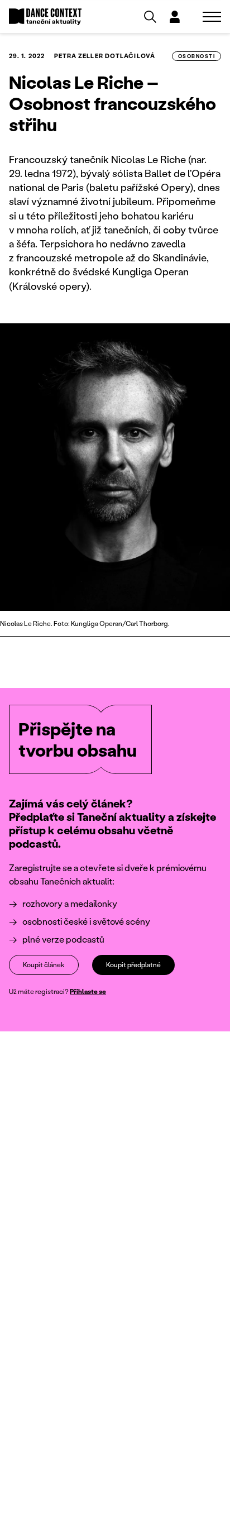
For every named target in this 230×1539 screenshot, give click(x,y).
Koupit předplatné (133, 964)
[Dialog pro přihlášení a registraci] (175, 17)
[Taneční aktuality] (45, 17)
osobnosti (196, 56)
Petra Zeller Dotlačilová (104, 56)
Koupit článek (44, 964)
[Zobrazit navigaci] (212, 17)
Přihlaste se (88, 991)
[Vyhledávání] (150, 17)
